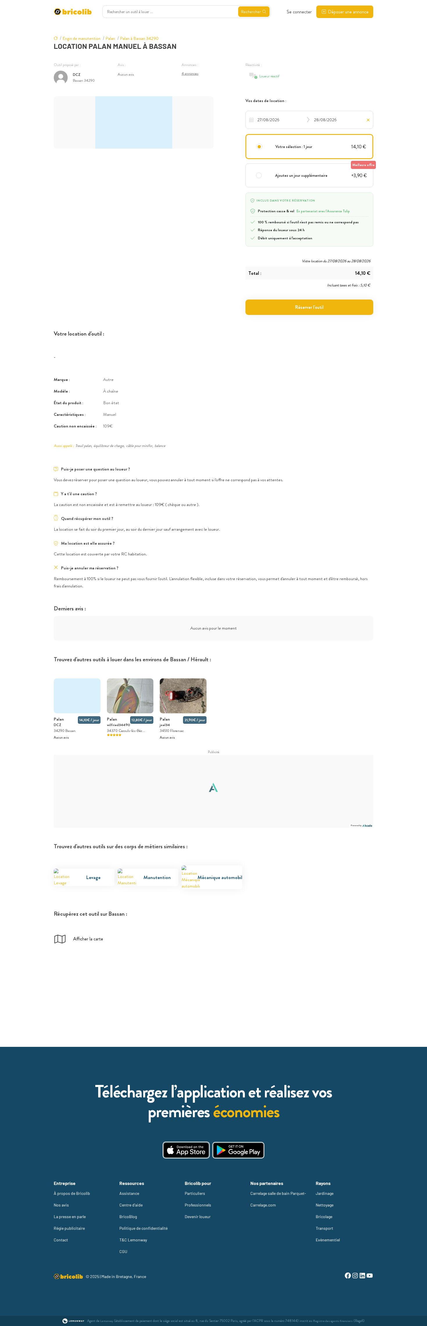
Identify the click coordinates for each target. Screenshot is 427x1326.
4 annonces (190, 73)
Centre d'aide (131, 1204)
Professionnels (198, 1204)
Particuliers (195, 1193)
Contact (61, 1239)
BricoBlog (128, 1216)
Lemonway (106, 1321)
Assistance (129, 1193)
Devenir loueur (198, 1216)
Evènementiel (328, 1239)
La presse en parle (70, 1216)
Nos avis (61, 1204)
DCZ (76, 74)
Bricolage (324, 1216)
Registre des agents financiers (333, 1321)
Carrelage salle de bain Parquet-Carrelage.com (278, 1199)
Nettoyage (324, 1204)
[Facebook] (347, 1276)
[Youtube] (369, 1276)
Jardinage (324, 1193)
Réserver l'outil (309, 307)
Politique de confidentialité (143, 1228)
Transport (324, 1228)
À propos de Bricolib (72, 1193)
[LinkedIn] (362, 1276)
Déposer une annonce (348, 11)
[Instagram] (355, 1276)
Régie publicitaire (69, 1228)
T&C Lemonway (133, 1239)
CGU (123, 1251)
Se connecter (299, 11)
